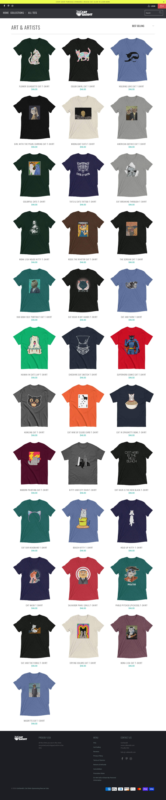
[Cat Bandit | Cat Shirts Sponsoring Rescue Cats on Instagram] (12, 6)
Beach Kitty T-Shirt (83, 521)
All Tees (32, 12)
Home (6, 12)
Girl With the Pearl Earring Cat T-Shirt (34, 117)
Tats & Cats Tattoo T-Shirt (83, 175)
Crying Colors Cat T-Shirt (83, 636)
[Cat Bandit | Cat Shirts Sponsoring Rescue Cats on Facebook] (4, 6)
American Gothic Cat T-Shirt (132, 117)
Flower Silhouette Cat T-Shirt (34, 60)
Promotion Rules (99, 773)
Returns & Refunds (99, 765)
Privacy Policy (98, 756)
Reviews (96, 751)
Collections (17, 12)
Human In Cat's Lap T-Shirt (34, 348)
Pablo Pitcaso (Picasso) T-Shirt (132, 579)
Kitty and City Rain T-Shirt (83, 463)
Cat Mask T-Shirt (34, 579)
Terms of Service (99, 760)
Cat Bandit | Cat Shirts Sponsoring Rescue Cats (33, 788)
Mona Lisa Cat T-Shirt (132, 636)
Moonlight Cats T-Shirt (83, 117)
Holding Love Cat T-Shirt (132, 60)
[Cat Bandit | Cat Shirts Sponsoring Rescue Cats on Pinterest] (8, 6)
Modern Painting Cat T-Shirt (34, 463)
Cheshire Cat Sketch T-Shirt (83, 348)
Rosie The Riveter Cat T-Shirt (83, 233)
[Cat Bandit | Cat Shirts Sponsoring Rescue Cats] (84, 13)
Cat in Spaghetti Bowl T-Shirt (132, 406)
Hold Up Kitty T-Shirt (132, 521)
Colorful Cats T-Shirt (34, 175)
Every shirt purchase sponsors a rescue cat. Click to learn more (83, 2)
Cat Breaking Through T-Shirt (132, 175)
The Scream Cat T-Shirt (132, 233)
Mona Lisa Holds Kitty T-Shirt (34, 233)
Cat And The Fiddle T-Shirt (34, 636)
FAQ (94, 743)
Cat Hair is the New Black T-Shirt (132, 463)
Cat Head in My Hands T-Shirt (83, 290)
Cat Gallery (97, 747)
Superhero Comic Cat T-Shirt (132, 348)
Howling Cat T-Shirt (34, 406)
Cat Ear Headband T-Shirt (34, 521)
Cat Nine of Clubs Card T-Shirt (83, 406)
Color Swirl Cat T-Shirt (83, 60)
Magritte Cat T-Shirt (34, 694)
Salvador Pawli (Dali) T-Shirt (83, 579)
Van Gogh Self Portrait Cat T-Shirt (34, 290)
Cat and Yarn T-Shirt (132, 290)
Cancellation (97, 769)
